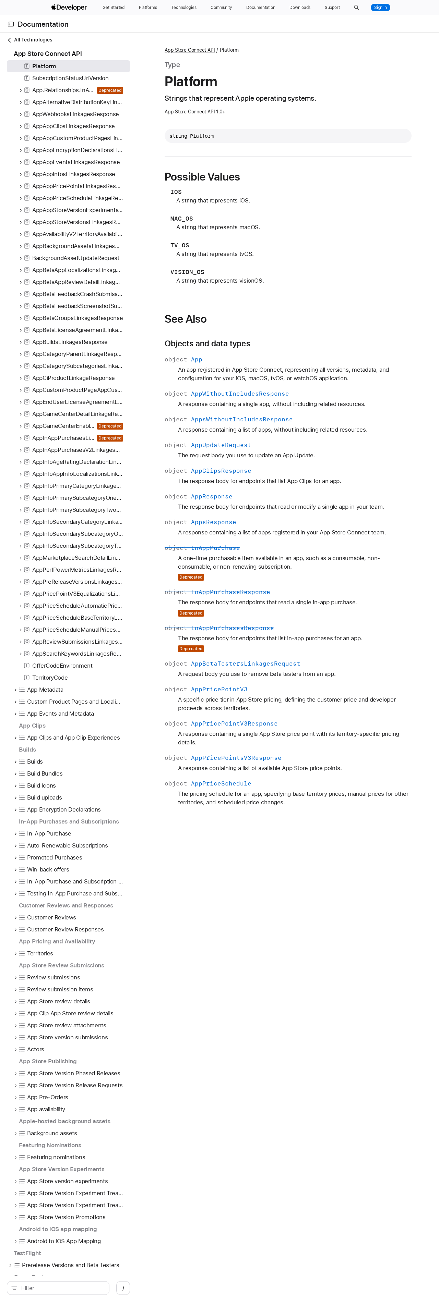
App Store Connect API (190, 50)
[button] (356, 7)
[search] (58, 1288)
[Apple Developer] (70, 7)
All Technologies (33, 39)
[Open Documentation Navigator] (11, 24)
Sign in (380, 7)
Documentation (43, 24)
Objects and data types (207, 343)
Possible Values (202, 177)
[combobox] (62, 1288)
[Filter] (62, 1288)
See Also (186, 319)
